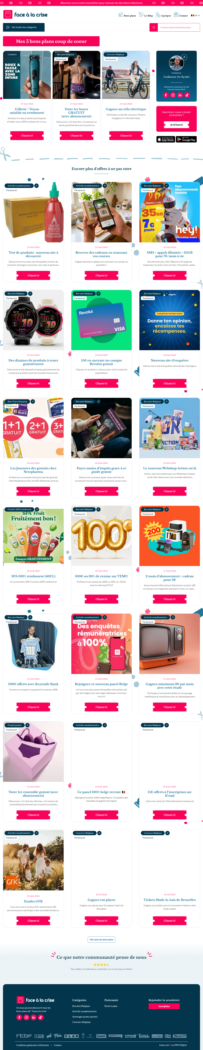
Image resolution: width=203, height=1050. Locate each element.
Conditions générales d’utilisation (32, 1045)
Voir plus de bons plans (101, 939)
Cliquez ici (27, 135)
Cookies (58, 1045)
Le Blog (148, 16)
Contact (183, 16)
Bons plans (130, 16)
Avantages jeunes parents (85, 1016)
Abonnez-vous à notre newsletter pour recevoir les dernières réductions (101, 2)
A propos (166, 16)
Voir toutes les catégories (24, 27)
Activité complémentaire (84, 1011)
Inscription (164, 1006)
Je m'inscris (176, 124)
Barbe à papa (110, 1006)
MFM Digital (180, 1045)
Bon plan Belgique (81, 1006)
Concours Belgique (81, 1022)
